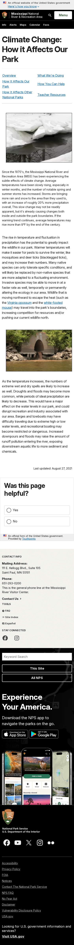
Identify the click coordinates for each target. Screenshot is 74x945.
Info (4, 24)
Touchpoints (29, 538)
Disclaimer (8, 904)
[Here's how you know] (37, 5)
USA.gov (7, 916)
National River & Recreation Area (26, 15)
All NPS (37, 678)
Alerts (13, 24)
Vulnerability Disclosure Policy (21, 910)
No (15, 521)
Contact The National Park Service (24, 886)
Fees (46, 24)
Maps (23, 24)
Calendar (34, 24)
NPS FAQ (8, 892)
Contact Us (10, 599)
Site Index (11, 617)
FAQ (7, 610)
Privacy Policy (11, 869)
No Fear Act (9, 898)
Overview (9, 75)
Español (10, 623)
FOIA (5, 875)
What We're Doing (50, 75)
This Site (37, 668)
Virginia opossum (19, 303)
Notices (7, 880)
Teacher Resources (51, 95)
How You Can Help (51, 84)
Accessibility (10, 863)
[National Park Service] (4, 15)
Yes (15, 510)
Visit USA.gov (13, 936)
